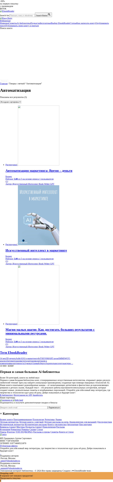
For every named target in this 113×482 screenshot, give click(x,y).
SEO (43, 358)
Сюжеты (13, 23)
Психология (38, 419)
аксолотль (59, 363)
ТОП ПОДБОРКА (24, 432)
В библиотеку (6, 395)
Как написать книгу (85, 23)
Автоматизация (13, 361)
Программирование (22, 419)
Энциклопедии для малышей (82, 422)
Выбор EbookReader (60, 23)
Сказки (32, 429)
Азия (34, 363)
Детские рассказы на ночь (56, 422)
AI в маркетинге (30, 358)
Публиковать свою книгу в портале (22, 26)
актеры (67, 363)
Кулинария (5, 429)
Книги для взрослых (57, 424)
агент (23, 361)
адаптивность (17, 363)
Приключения (49, 427)
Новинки (4, 23)
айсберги (41, 363)
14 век (3, 358)
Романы (25, 429)
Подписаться (54, 408)
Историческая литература (12, 424)
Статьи (73, 23)
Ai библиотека (23, 23)
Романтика (16, 429)
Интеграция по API (23, 395)
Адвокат (28, 363)
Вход (9, 18)
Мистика (20, 427)
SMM (60, 358)
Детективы (49, 419)
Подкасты (35, 23)
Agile (18, 358)
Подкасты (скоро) (33, 427)
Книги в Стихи (66, 432)
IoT (39, 358)
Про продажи (85, 424)
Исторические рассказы (36, 424)
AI (21, 358)
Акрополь (50, 363)
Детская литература (9, 422)
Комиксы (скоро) (8, 427)
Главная (3, 83)
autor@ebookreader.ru (10, 461)
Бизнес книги (6, 419)
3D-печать (11, 358)
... (72, 363)
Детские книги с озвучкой (31, 422)
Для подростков (104, 422)
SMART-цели (52, 358)
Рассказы (60, 427)
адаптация (31, 361)
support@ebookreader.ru (11, 468)
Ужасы (3, 432)
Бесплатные (45, 23)
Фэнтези (11, 432)
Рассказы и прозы (41, 432)
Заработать (38, 395)
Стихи (40, 429)
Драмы (58, 419)
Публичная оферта (9, 446)
